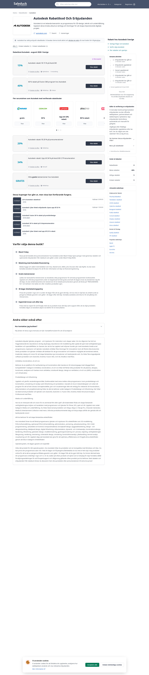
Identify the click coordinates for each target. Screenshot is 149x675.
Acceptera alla (92, 665)
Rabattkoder (23, 13)
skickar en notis (74, 40)
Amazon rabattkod (114, 222)
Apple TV (111, 246)
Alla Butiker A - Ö (103, 4)
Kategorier (118, 4)
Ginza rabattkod (113, 225)
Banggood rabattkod (115, 209)
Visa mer (122, 92)
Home (15, 13)
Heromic (111, 253)
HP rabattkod (113, 236)
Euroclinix (112, 249)
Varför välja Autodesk (117, 47)
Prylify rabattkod (114, 212)
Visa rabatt (94, 67)
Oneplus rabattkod (114, 219)
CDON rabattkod (114, 203)
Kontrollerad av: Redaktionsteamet (120, 151)
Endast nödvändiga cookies (112, 665)
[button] (130, 4)
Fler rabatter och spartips (118, 50)
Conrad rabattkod (114, 216)
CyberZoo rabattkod (115, 206)
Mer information (37, 669)
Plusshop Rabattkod (115, 196)
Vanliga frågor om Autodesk (119, 44)
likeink (111, 243)
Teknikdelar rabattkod (115, 200)
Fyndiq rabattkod (114, 233)
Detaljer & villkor (34, 71)
